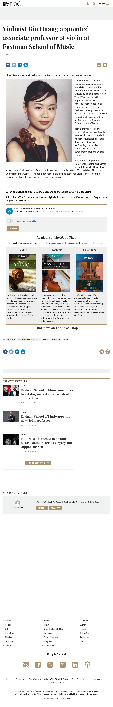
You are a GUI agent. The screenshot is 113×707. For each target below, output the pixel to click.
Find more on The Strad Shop (56, 328)
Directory (9, 633)
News (45, 339)
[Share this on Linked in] (19, 64)
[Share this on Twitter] (13, 64)
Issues (8, 624)
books (53, 243)
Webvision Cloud (63, 698)
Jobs (7, 628)
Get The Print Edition (54, 628)
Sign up (13, 228)
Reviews (48, 633)
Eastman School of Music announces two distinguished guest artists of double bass (47, 394)
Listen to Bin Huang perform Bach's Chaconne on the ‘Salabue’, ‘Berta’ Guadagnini (48, 191)
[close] (107, 59)
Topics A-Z (68, 679)
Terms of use (82, 679)
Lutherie (84, 624)
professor (56, 339)
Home (8, 620)
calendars (72, 243)
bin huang (11, 339)
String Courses (51, 637)
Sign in (70, 59)
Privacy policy (97, 679)
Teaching (56, 250)
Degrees (48, 641)
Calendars (89, 250)
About (83, 641)
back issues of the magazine (92, 243)
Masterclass (50, 645)
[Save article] (105, 64)
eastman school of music (29, 339)
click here (24, 200)
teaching (46, 243)
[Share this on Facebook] (8, 64)
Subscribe (11, 197)
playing (36, 243)
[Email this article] (25, 64)
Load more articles (38, 463)
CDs (65, 243)
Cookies (53, 682)
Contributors (35, 679)
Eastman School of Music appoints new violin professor (45, 418)
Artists (47, 620)
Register (55, 508)
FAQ (62, 682)
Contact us (10, 645)
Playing (22, 250)
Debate (83, 628)
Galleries (84, 620)
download (38, 197)
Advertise (84, 637)
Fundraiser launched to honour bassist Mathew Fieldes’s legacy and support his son (46, 443)
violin (66, 339)
